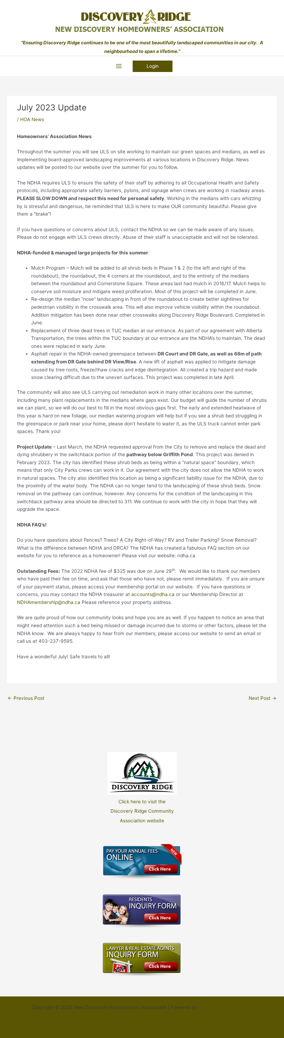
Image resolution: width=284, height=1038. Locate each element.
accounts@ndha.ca (153, 594)
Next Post (262, 698)
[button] (152, 66)
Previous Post (26, 698)
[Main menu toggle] (119, 66)
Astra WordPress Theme (226, 1007)
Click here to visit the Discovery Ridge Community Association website (142, 811)
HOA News (32, 119)
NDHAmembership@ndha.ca (48, 602)
